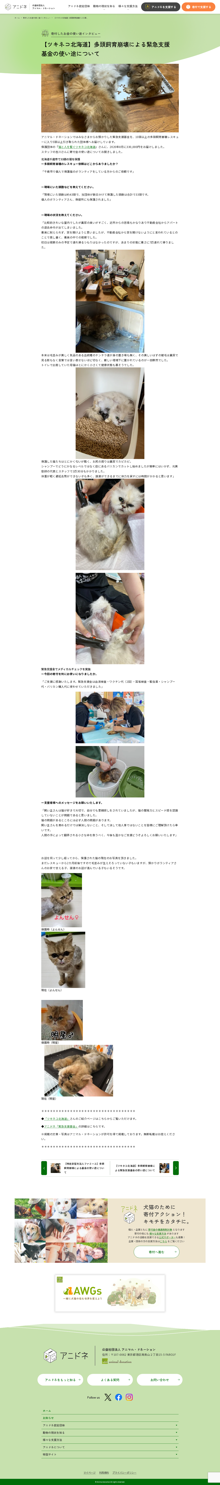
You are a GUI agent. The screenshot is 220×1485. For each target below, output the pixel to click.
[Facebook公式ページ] (118, 1397)
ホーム (17, 17)
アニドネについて (54, 1447)
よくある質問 (110, 1379)
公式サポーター (167, 1237)
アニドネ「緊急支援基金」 (61, 1126)
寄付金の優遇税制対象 (160, 1229)
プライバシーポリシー (124, 1472)
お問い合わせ (159, 1379)
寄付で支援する (201, 7)
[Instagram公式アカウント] (129, 1397)
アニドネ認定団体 (54, 1425)
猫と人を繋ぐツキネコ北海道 (77, 147)
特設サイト (50, 1454)
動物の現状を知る (54, 1432)
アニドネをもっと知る (60, 1379)
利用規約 (104, 1472)
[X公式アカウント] (107, 1397)
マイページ (90, 1472)
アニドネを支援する (163, 7)
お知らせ (48, 1418)
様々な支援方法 (157, 1233)
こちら (163, 1241)
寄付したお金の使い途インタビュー (37, 17)
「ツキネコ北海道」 (57, 1119)
